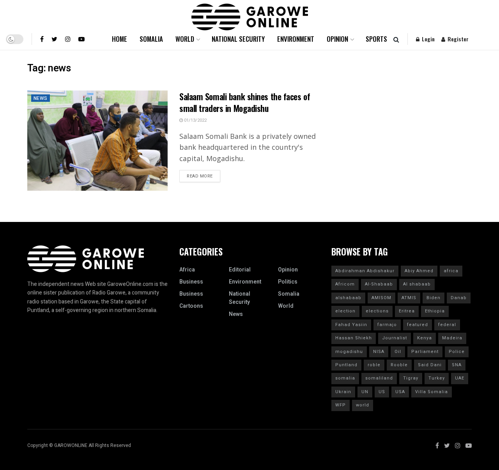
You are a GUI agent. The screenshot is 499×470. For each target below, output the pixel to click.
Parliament (425, 351)
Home (119, 39)
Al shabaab (417, 284)
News (41, 98)
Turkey (436, 378)
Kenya (424, 338)
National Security (238, 39)
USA (400, 391)
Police (457, 351)
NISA (378, 351)
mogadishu (349, 351)
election (345, 311)
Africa (187, 270)
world (362, 405)
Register (457, 39)
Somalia (151, 39)
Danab (459, 297)
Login (427, 39)
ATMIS (409, 297)
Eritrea (407, 311)
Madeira (452, 338)
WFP (340, 405)
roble (374, 365)
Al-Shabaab (379, 284)
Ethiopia (435, 311)
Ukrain (343, 391)
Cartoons (191, 306)
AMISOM (381, 297)
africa (451, 271)
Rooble (399, 365)
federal (447, 324)
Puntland (346, 365)
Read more (200, 176)
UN (364, 391)
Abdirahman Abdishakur (365, 271)
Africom (345, 284)
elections (377, 311)
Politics (287, 282)
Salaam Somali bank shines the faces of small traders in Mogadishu (244, 102)
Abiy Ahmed (419, 271)
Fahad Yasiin (351, 324)
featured (417, 324)
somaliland (379, 378)
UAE (459, 378)
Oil (398, 351)
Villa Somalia (431, 391)
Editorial (240, 270)
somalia (345, 378)
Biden (433, 297)
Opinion (337, 39)
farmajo (387, 324)
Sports (376, 39)
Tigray (410, 378)
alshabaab (348, 297)
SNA (457, 365)
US (382, 391)
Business (191, 282)
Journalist (394, 338)
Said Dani (430, 365)
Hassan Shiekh (353, 338)
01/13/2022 (195, 120)
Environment (295, 39)
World (184, 39)
